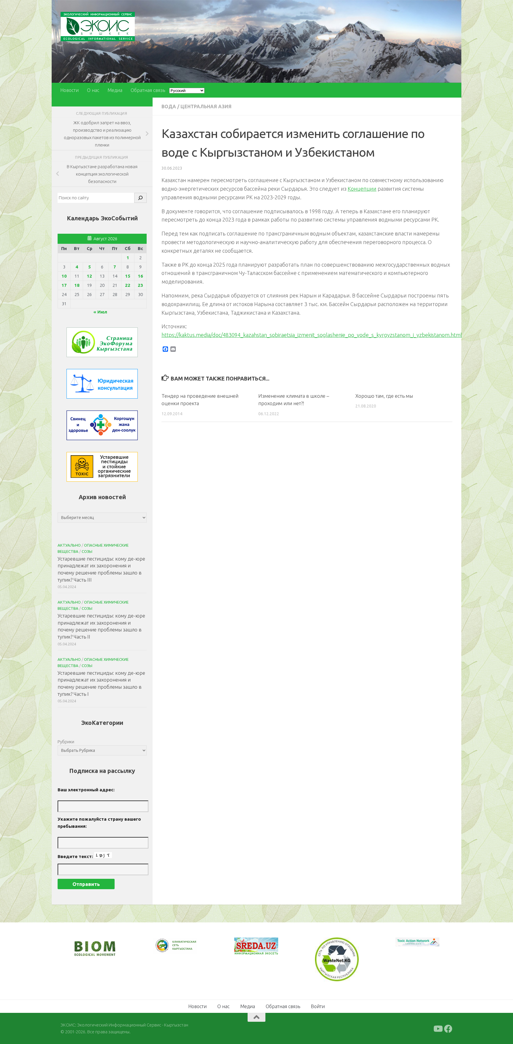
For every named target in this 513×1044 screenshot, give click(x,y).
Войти (318, 1005)
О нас (93, 90)
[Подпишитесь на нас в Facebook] (448, 1028)
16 (140, 275)
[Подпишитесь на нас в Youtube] (437, 1028)
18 (77, 285)
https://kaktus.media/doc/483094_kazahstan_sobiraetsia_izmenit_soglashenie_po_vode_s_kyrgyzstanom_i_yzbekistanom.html (312, 335)
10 (64, 275)
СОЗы (87, 551)
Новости (69, 90)
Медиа (114, 90)
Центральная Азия (206, 106)
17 (64, 285)
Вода (169, 106)
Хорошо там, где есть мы (384, 396)
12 (89, 275)
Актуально (69, 545)
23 (140, 285)
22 (127, 285)
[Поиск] (140, 198)
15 (127, 275)
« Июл (100, 311)
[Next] (185, 949)
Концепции (362, 189)
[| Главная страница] (98, 26)
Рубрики (66, 741)
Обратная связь (148, 90)
